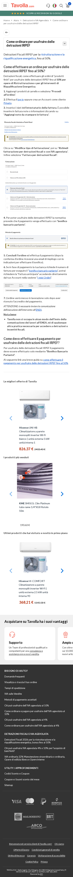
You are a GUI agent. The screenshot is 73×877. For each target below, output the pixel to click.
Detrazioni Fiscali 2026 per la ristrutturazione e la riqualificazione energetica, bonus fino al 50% (29, 741)
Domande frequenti (14, 676)
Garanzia (31, 855)
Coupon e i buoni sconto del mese (21, 779)
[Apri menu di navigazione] (5, 5)
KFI (41, 874)
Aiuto (16, 20)
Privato (8, 103)
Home (7, 20)
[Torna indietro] (7, 33)
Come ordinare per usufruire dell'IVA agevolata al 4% (31, 725)
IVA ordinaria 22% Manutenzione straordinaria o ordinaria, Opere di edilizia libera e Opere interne (34, 758)
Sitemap (8, 785)
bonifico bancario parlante (43, 270)
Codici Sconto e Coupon (16, 773)
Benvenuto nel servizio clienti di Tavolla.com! (30, 844)
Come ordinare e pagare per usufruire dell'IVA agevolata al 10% (34, 712)
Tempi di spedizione (14, 688)
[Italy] (55, 6)
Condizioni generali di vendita (46, 849)
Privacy (44, 861)
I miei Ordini (44, 277)
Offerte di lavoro (21, 849)
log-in (21, 99)
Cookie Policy (32, 861)
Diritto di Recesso (16, 855)
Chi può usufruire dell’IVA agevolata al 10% (26, 705)
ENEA (39, 309)
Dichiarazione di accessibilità (51, 855)
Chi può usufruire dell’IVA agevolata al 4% (25, 719)
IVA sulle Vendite (13, 693)
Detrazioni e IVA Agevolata (36, 20)
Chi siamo (59, 844)
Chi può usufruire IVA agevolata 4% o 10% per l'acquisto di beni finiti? (34, 749)
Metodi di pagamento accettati (20, 699)
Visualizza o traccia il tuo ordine (20, 682)
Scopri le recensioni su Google (44, 13)
